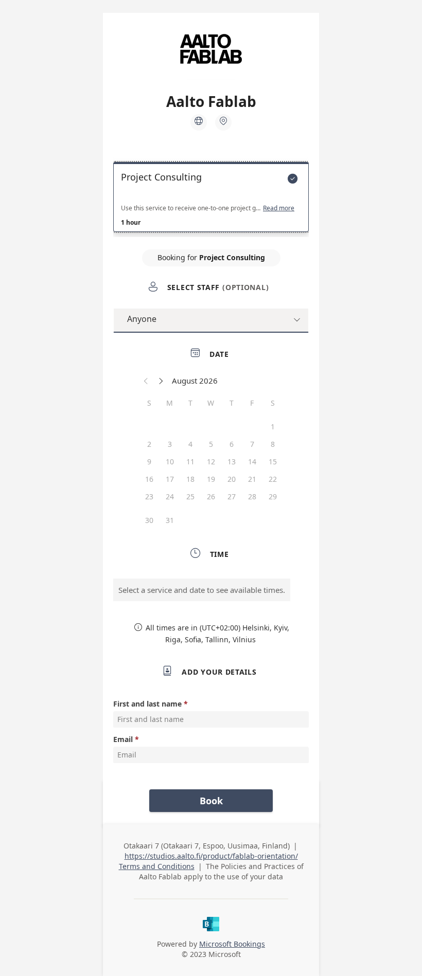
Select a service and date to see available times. (201, 590)
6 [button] (232, 444)
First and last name (147, 704)
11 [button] (190, 461)
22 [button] (273, 479)
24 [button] (170, 496)
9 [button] (149, 461)
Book (211, 800)
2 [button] (149, 444)
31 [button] (170, 520)
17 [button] (170, 479)
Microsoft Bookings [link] (232, 944)
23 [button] (149, 496)
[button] (146, 380)
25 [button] (190, 496)
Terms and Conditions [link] (157, 866)
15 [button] (273, 461)
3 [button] (170, 444)
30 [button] (149, 520)
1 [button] (273, 426)
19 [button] (211, 479)
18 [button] (190, 479)
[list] (211, 199)
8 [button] (273, 444)
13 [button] (231, 461)
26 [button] (211, 496)
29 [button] (273, 496)
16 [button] (149, 479)
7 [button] (252, 444)
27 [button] (231, 496)
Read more (278, 208)
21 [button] (252, 479)
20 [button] (231, 479)
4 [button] (190, 444)
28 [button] (252, 496)
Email (123, 739)
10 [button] (170, 461)
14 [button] (252, 461)
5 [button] (211, 444)
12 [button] (211, 461)
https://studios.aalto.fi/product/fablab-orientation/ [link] (211, 856)
